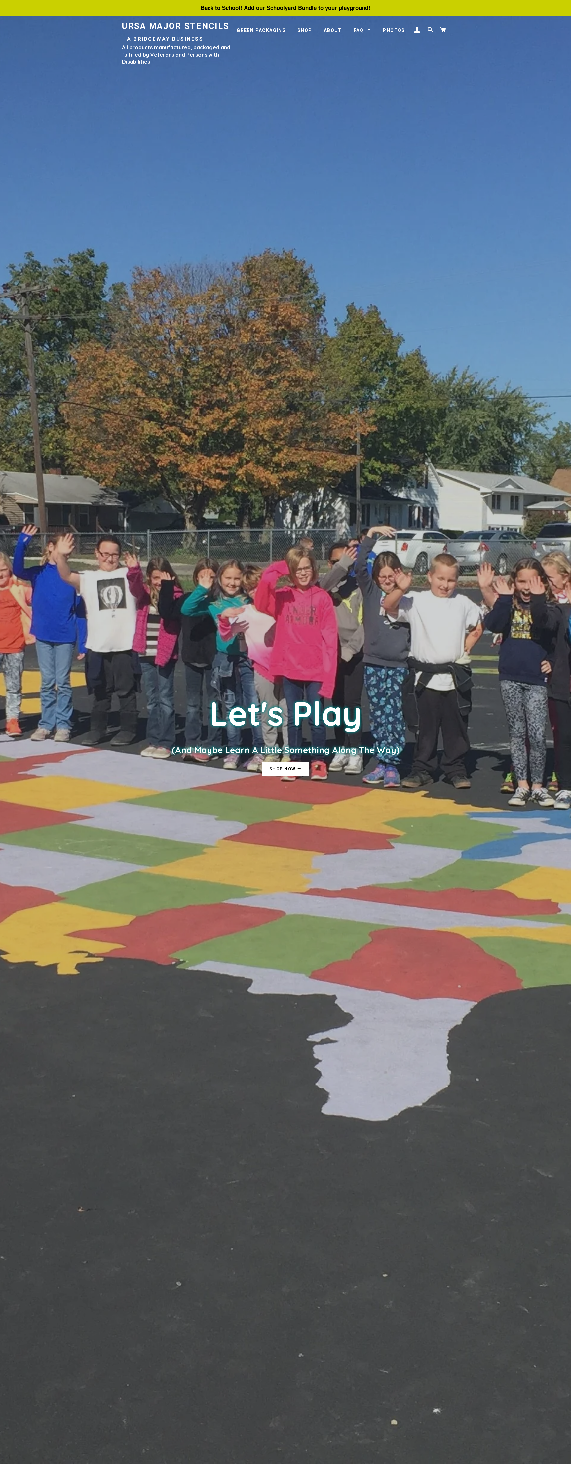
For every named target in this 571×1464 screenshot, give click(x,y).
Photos (394, 30)
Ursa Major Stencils (175, 31)
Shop (304, 30)
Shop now (283, 768)
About (333, 30)
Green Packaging (261, 30)
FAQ (359, 30)
